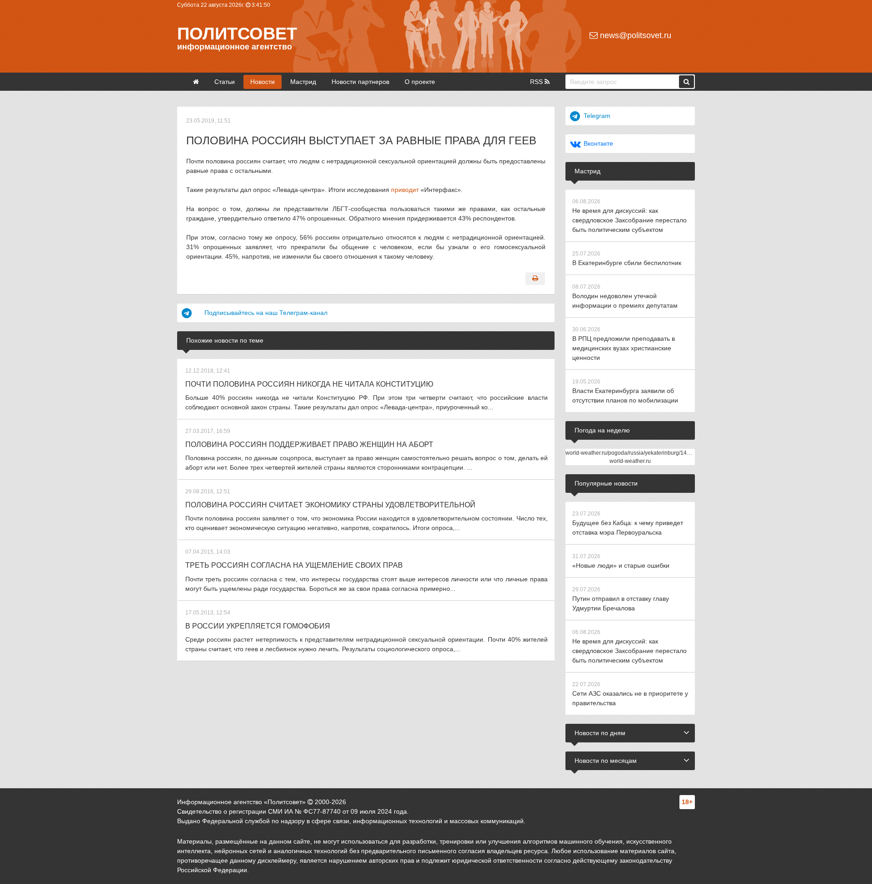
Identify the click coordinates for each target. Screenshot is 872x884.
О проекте (420, 81)
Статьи (224, 81)
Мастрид (303, 81)
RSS (537, 81)
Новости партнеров (360, 81)
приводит (405, 189)
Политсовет (237, 33)
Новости (262, 81)
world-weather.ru (630, 461)
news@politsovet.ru (634, 35)
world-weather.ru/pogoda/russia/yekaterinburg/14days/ (632, 453)
